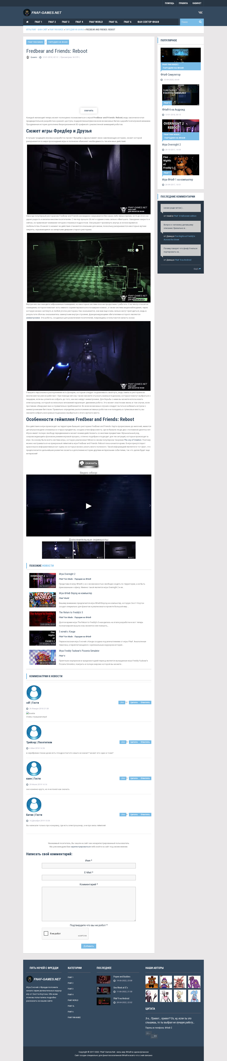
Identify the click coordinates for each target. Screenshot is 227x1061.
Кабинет (197, 3)
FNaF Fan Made (35, 42)
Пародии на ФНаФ (57, 42)
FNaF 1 (38, 21)
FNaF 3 (65, 21)
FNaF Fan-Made (74, 1017)
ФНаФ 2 (168, 1027)
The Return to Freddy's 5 (71, 612)
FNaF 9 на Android (183, 260)
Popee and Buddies (122, 976)
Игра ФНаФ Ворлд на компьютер (75, 593)
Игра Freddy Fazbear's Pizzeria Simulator (79, 650)
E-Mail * (88, 872)
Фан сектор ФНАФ (148, 21)
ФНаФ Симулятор (171, 74)
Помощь (169, 3)
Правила (183, 3)
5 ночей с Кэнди (67, 631)
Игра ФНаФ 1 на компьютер (177, 179)
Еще (196, 269)
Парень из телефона (154, 1027)
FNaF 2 (52, 21)
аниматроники (33, 318)
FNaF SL (113, 21)
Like (122, 702)
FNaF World (96, 21)
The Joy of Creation (132, 440)
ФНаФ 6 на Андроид (173, 109)
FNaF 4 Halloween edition (185, 216)
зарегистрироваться (81, 846)
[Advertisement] (88, 83)
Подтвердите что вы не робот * (89, 925)
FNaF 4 (79, 21)
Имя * (88, 860)
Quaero (34, 57)
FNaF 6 (127, 21)
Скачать (88, 110)
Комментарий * (89, 884)
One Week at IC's (121, 987)
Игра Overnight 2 (67, 574)
